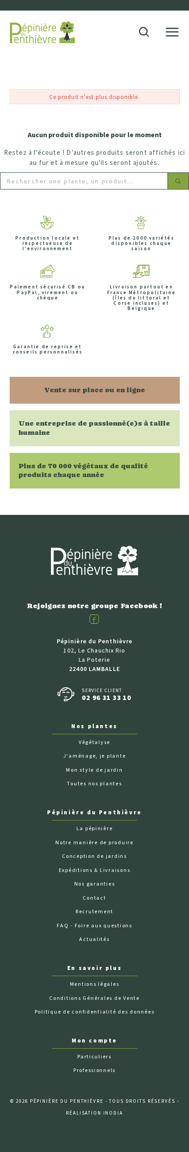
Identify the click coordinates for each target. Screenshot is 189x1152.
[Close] (176, 10)
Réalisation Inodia (94, 1113)
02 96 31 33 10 (106, 697)
